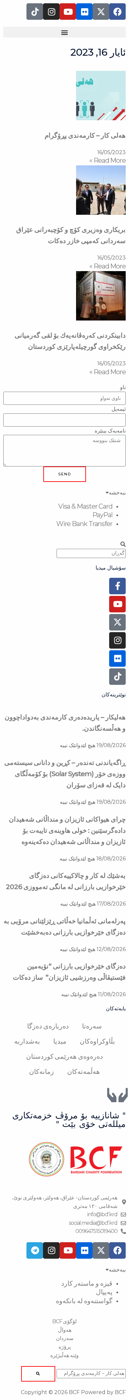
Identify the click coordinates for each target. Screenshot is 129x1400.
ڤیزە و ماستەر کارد (86, 1283)
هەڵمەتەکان (83, 1072)
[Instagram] (117, 640)
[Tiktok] (117, 676)
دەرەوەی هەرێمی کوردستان (64, 1056)
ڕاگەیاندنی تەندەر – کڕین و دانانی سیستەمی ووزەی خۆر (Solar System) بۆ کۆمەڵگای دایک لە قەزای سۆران (65, 774)
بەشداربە (27, 1041)
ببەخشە (117, 493)
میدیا (59, 1041)
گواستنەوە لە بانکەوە (84, 1301)
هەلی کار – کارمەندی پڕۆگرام (85, 135)
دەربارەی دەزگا (48, 1026)
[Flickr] (117, 658)
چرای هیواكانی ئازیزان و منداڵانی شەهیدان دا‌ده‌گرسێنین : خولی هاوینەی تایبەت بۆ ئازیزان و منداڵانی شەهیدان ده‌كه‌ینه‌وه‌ (67, 830)
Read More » (107, 160)
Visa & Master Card (85, 506)
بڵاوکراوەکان (97, 1041)
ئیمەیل (118, 409)
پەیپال (104, 1292)
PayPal (102, 515)
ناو (123, 387)
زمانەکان (41, 1072)
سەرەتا (92, 1026)
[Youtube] (117, 604)
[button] (64, 32)
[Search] (38, 1374)
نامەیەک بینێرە (110, 431)
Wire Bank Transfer (84, 524)
